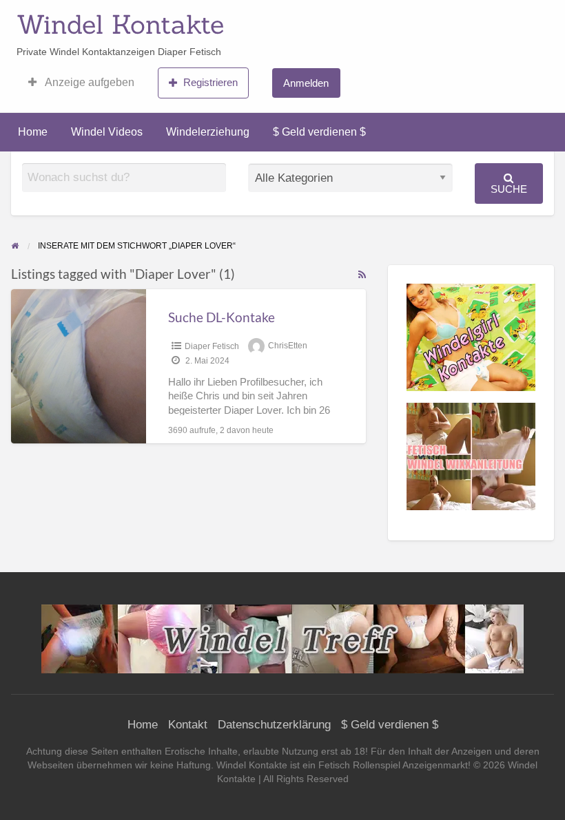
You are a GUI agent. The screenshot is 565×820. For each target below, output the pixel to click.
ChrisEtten (287, 346)
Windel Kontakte (120, 24)
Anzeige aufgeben (88, 82)
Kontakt (187, 724)
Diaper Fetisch (212, 346)
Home (33, 132)
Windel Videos (107, 132)
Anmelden (306, 83)
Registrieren (210, 82)
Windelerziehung (207, 132)
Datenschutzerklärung (274, 724)
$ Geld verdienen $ (319, 132)
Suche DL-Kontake (221, 317)
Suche (509, 189)
